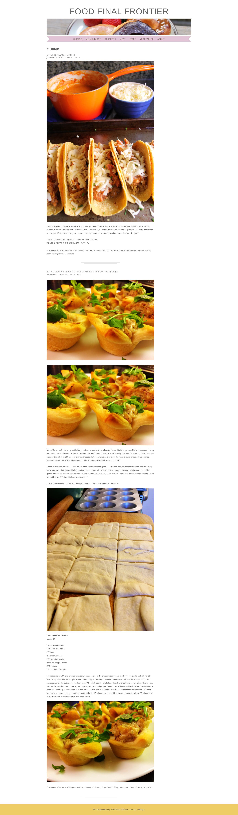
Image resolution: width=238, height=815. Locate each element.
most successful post (93, 226)
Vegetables (147, 39)
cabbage (97, 250)
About (161, 39)
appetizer (79, 787)
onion (147, 250)
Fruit (132, 39)
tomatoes (62, 254)
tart (144, 787)
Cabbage (59, 250)
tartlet (149, 787)
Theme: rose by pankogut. (133, 809)
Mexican (68, 250)
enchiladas (131, 250)
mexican (140, 250)
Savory (81, 250)
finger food (106, 787)
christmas (96, 787)
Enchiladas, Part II (61, 54)
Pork (75, 250)
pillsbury (138, 787)
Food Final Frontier (119, 11)
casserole (114, 250)
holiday (115, 787)
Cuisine (77, 39)
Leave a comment (72, 57)
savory (54, 254)
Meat (123, 39)
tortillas (71, 254)
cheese (122, 250)
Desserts (110, 39)
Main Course (93, 39)
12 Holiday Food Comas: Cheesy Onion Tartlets (82, 271)
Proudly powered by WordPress (107, 809)
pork (49, 254)
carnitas (105, 250)
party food (129, 787)
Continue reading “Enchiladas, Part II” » (68, 243)
